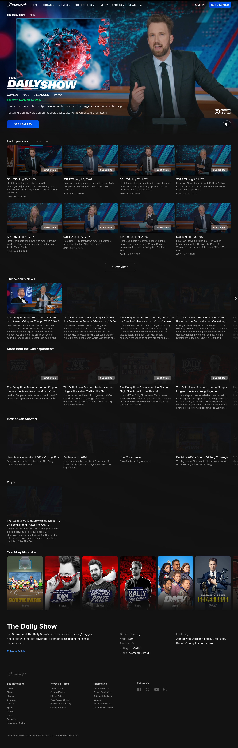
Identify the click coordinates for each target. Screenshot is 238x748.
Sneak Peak (12, 719)
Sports (10, 708)
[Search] (141, 5)
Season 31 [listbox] (38, 141)
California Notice (58, 708)
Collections (12, 700)
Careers (97, 700)
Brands (10, 712)
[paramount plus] (17, 4)
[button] (34, 311)
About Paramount (102, 704)
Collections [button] (84, 5)
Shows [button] (48, 5)
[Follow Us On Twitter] (147, 689)
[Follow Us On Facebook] (139, 689)
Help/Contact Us (101, 688)
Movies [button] (63, 5)
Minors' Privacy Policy (60, 704)
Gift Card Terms (57, 692)
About (33, 15)
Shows (10, 692)
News (132, 5)
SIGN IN (200, 5)
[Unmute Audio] (227, 124)
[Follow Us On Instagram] (165, 689)
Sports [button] (117, 5)
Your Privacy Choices (60, 700)
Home (34, 5)
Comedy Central (139, 653)
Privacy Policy (57, 696)
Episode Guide (16, 651)
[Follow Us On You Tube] (156, 689)
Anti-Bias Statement (103, 708)
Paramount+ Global (16, 723)
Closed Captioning (102, 692)
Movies (10, 696)
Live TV (103, 5)
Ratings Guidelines (103, 696)
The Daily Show (16, 15)
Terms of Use (56, 688)
